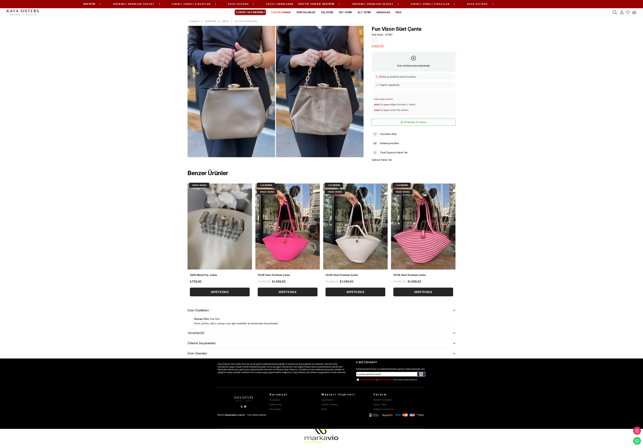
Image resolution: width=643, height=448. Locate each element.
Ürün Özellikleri (198, 310)
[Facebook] (241, 406)
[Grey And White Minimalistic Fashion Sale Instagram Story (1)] (244, 398)
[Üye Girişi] (621, 12)
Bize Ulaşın (275, 409)
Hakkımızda (275, 404)
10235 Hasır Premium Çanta (274, 275)
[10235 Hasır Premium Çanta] (287, 226)
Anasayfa (275, 399)
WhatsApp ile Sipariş (415, 122)
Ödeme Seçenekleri (202, 343)
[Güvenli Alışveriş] (397, 415)
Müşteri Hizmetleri (382, 399)
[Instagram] (245, 406)
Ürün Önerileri (197, 353)
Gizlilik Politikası (330, 404)
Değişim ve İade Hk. (383, 409)
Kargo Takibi (379, 404)
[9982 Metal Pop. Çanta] (220, 226)
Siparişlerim (328, 399)
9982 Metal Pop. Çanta (203, 275)
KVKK (324, 409)
